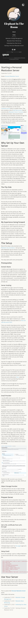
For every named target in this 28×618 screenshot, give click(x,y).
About (14, 32)
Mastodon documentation (8, 248)
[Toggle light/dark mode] (23, 4)
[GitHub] (12, 50)
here (17, 377)
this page (18, 546)
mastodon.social (5, 108)
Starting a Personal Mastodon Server (14, 45)
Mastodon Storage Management (14, 38)
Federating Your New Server (14, 43)
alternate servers (17, 110)
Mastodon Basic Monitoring (14, 41)
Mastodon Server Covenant (16, 112)
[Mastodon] (14, 50)
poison (20, 52)
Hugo (12, 52)
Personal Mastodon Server (12, 76)
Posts (14, 35)
